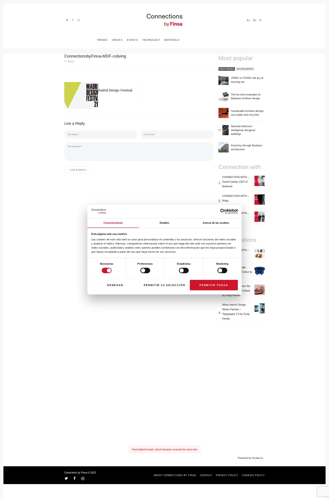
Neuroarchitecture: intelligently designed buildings (243, 130)
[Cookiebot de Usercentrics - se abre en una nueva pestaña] (223, 211)
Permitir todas (213, 285)
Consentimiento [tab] (113, 222)
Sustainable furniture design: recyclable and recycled (247, 112)
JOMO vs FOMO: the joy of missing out (247, 79)
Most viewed (227, 69)
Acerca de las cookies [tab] (216, 222)
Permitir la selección (164, 285)
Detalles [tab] (164, 222)
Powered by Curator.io (250, 458)
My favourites (245, 69)
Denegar (115, 285)
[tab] (226, 69)
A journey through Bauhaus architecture (247, 147)
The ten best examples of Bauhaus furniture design (245, 96)
